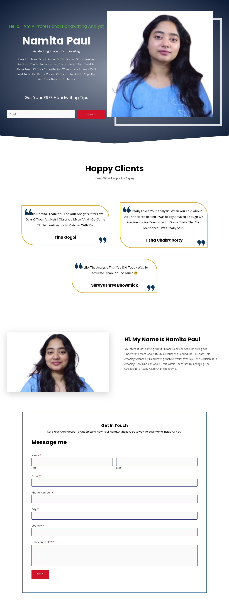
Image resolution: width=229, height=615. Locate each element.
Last (118, 467)
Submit (91, 114)
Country (37, 525)
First (33, 467)
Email (36, 476)
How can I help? (42, 542)
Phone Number (42, 492)
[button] (10, 362)
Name (36, 455)
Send (40, 574)
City (35, 509)
